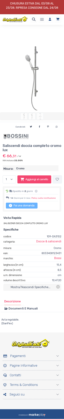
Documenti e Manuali (23, 308)
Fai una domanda (23, 205)
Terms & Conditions (24, 385)
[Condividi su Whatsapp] (56, 126)
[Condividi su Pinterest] (48, 126)
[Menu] (42, 19)
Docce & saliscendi (48, 241)
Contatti (15, 375)
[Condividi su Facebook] (39, 126)
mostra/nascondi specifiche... (30, 287)
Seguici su (17, 394)
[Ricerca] (34, 19)
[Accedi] (50, 19)
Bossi (57, 258)
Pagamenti (18, 356)
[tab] (12, 301)
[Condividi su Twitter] (31, 126)
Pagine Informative (23, 366)
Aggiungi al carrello (36, 179)
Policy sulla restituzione (43, 198)
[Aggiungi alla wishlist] (57, 179)
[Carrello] (57, 19)
